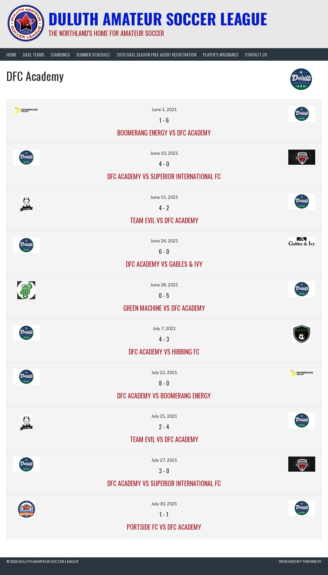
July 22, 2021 (164, 372)
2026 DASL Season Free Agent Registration (156, 54)
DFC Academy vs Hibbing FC (164, 351)
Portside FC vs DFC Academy (164, 527)
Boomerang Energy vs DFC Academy (164, 132)
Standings (60, 54)
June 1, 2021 (164, 109)
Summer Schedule (93, 54)
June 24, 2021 (164, 240)
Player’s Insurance (221, 54)
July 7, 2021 (164, 328)
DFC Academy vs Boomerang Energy (164, 395)
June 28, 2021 (164, 284)
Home (11, 54)
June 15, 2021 (164, 197)
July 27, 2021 (164, 460)
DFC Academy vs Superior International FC (164, 176)
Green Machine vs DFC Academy (164, 308)
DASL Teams (33, 54)
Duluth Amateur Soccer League (157, 18)
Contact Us (256, 54)
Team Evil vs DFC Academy (164, 220)
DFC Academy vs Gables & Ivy (164, 264)
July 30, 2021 (164, 503)
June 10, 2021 (164, 153)
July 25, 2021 (164, 416)
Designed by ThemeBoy (300, 561)
